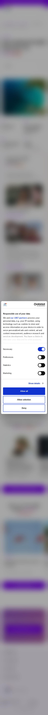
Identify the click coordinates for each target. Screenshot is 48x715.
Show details (34, 383)
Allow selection (24, 400)
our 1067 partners (18, 318)
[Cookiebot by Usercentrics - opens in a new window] (34, 304)
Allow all (24, 391)
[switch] (41, 357)
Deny (24, 408)
